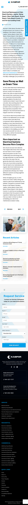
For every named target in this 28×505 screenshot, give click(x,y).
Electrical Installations (6, 425)
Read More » (5, 246)
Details (4, 337)
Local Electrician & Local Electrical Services (11, 409)
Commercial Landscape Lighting (8, 462)
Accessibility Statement (6, 493)
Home (2, 472)
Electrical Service (5, 405)
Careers (3, 483)
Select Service (6, 330)
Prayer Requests (5, 478)
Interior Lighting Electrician (7, 434)
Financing (3, 485)
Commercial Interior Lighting (7, 458)
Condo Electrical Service (6, 448)
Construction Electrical (6, 430)
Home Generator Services (7, 432)
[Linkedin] (17, 367)
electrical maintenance (10, 73)
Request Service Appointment (8, 418)
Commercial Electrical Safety (7, 454)
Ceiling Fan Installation (6, 416)
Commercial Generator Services (8, 456)
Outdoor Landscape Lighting (7, 436)
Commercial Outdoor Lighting (7, 460)
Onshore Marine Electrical (7, 464)
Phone (4, 311)
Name (4, 304)
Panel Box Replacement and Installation (10, 411)
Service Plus (4, 476)
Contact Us (3, 489)
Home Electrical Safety (6, 427)
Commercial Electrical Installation (9, 452)
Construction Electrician (6, 450)
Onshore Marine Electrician (7, 438)
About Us (3, 474)
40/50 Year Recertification (7, 407)
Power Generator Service (6, 414)
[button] (2, 7)
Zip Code (4, 324)
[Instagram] (14, 367)
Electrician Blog (4, 491)
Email (3, 317)
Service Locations (5, 487)
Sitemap (3, 495)
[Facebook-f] (11, 367)
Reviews (3, 481)
